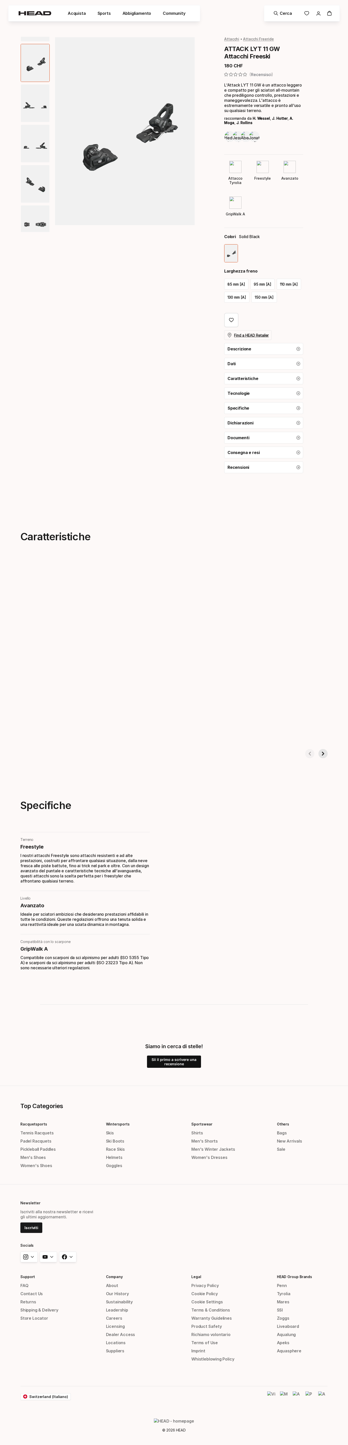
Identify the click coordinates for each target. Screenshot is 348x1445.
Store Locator (34, 1318)
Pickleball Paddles (38, 1149)
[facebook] (67, 1257)
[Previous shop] (309, 753)
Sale (281, 1149)
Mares (283, 1301)
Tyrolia (283, 1293)
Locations (116, 1342)
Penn (282, 1285)
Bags (282, 1132)
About (112, 1285)
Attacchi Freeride (258, 39)
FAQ (24, 1285)
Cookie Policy (204, 1293)
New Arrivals (289, 1141)
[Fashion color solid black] (231, 253)
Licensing (115, 1326)
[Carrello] (329, 13)
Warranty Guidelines (211, 1318)
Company (114, 1277)
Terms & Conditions (210, 1310)
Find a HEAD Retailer (251, 335)
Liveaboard (288, 1326)
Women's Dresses (209, 1157)
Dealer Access (120, 1334)
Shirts (197, 1132)
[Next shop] (323, 753)
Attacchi (231, 39)
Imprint (198, 1350)
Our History (117, 1293)
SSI (280, 1310)
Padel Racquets (35, 1141)
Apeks (283, 1342)
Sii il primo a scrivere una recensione (174, 1061)
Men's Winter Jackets (213, 1149)
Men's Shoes (33, 1157)
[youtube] (48, 1257)
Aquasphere (289, 1350)
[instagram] (29, 1257)
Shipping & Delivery (39, 1310)
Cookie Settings (207, 1301)
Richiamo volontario (211, 1334)
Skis (110, 1132)
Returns (28, 1301)
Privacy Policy (205, 1285)
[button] (263, 348)
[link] (306, 13)
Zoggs (283, 1318)
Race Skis (115, 1149)
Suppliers (115, 1350)
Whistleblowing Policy (212, 1359)
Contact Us (31, 1293)
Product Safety (206, 1326)
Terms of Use (204, 1342)
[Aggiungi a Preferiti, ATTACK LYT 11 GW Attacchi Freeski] (231, 320)
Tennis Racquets (36, 1132)
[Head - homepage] (35, 13)
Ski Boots (115, 1141)
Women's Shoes (36, 1165)
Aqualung (286, 1334)
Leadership (117, 1310)
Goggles (114, 1165)
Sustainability (119, 1301)
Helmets (114, 1157)
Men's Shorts (204, 1141)
